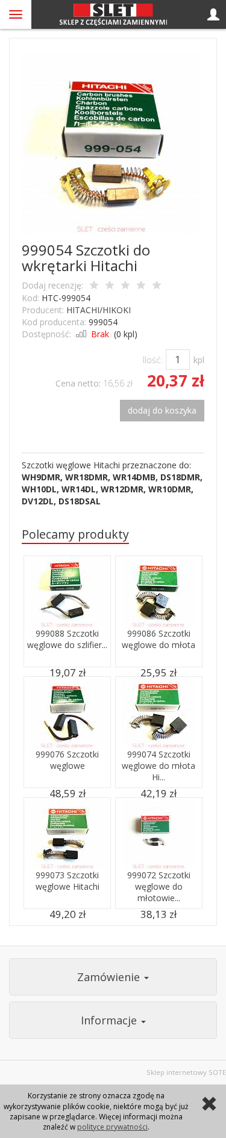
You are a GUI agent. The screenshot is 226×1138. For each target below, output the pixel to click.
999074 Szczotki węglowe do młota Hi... (158, 765)
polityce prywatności (112, 1127)
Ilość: (152, 360)
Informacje (110, 1020)
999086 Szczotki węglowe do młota (158, 639)
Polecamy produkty (75, 534)
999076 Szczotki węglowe (67, 759)
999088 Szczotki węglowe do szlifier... (67, 639)
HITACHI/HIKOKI (98, 310)
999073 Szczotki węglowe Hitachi (67, 880)
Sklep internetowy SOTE (186, 1072)
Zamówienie (110, 977)
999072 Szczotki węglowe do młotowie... (158, 886)
